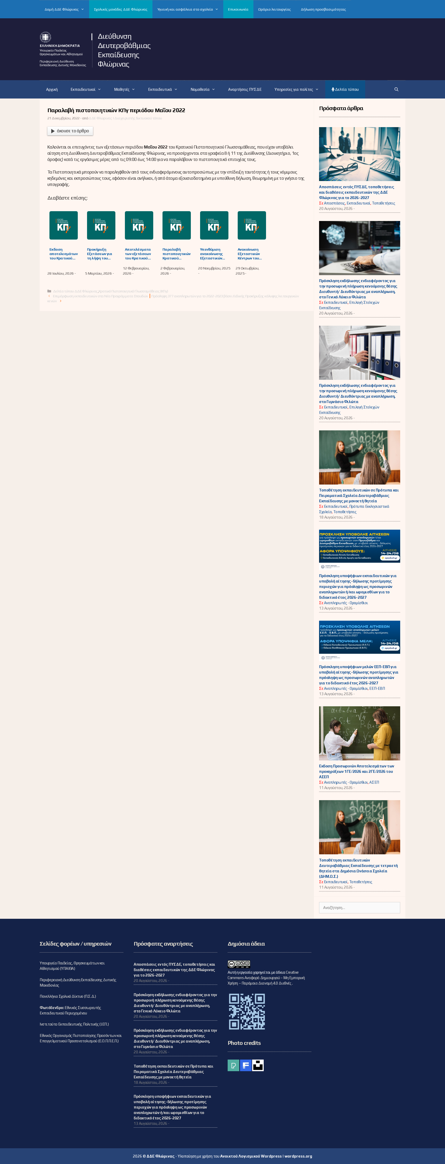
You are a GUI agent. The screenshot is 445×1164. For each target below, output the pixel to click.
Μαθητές (122, 89)
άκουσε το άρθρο (73, 130)
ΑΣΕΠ (374, 782)
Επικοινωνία (238, 9)
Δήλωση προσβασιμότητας (323, 9)
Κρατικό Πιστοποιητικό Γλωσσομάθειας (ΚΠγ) (133, 291)
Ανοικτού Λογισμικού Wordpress (251, 1156)
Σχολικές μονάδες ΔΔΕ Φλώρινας (121, 9)
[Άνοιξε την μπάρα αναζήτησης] (396, 89)
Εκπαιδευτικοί (83, 89)
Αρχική (52, 89)
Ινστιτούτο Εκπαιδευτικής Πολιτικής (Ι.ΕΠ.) (74, 1024)
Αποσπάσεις (334, 203)
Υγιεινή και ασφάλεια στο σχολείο (185, 9)
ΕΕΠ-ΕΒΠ (377, 688)
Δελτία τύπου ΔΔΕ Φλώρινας (75, 291)
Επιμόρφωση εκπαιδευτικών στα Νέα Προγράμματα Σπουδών (100, 296)
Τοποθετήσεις (383, 203)
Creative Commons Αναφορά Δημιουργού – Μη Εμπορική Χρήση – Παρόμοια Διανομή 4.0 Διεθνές (266, 977)
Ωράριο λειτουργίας (274, 9)
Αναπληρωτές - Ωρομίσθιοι (346, 603)
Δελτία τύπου (346, 89)
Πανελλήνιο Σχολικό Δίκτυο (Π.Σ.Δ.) (68, 996)
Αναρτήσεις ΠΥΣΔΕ (245, 89)
